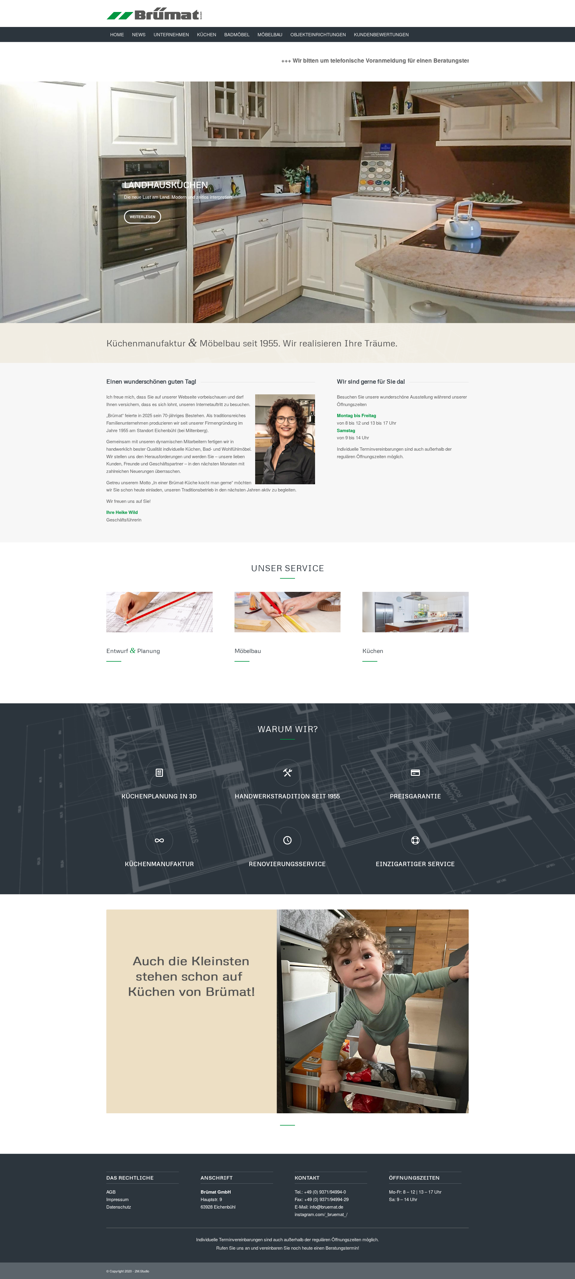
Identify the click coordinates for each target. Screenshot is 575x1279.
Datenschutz (118, 1206)
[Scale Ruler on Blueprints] (159, 612)
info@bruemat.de (326, 1206)
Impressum (117, 1199)
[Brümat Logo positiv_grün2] (154, 13)
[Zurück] (5, 196)
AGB (111, 1191)
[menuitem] (117, 34)
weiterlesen (142, 215)
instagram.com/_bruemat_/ (321, 1214)
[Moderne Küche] (415, 612)
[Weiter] (570, 196)
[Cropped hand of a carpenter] (287, 612)
